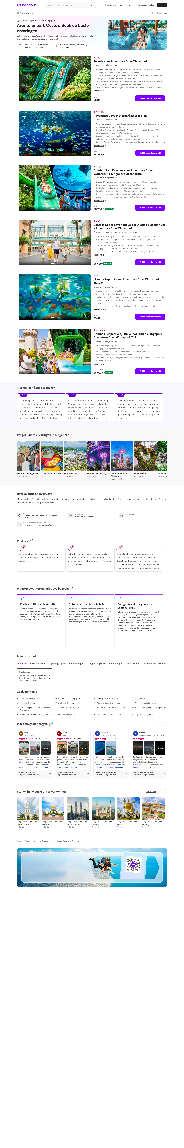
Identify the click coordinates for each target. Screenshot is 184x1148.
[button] (25, 13)
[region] (55, 78)
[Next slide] (165, 435)
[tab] (22, 664)
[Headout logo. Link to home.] (26, 5)
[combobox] (70, 5)
